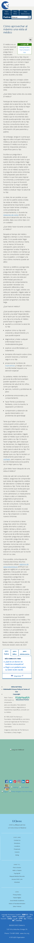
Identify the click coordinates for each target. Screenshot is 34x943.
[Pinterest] (15, 781)
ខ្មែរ (25, 918)
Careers (17, 852)
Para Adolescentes (25, 13)
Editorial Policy (16, 687)
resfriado (6, 459)
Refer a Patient (17, 870)
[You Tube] (27, 781)
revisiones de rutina (10, 215)
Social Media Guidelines (17, 900)
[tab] (25, 652)
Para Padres (6, 13)
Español (18, 914)
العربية (15, 918)
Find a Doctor (17, 867)
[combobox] (19, 17)
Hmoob (29, 918)
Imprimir (17, 676)
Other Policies (17, 906)
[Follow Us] (11, 781)
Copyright (16, 694)
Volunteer (17, 882)
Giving (17, 855)
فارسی (28, 916)
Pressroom (17, 849)
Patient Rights (17, 897)
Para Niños (15, 13)
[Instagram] (19, 781)
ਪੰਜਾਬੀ (21, 918)
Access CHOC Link (17, 879)
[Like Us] (6, 781)
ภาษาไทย (19, 920)
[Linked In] (23, 781)
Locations (17, 846)
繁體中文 (25, 914)
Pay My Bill (17, 873)
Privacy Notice (17, 895)
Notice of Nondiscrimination (17, 903)
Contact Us (17, 840)
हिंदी (13, 920)
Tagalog (8, 916)
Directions (17, 843)
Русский (3, 918)
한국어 (14, 916)
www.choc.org (24, 933)
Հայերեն (21, 916)
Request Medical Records (17, 876)
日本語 (10, 918)
